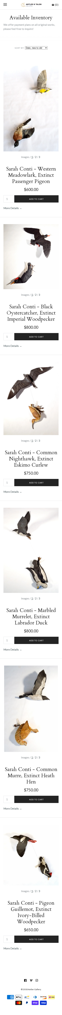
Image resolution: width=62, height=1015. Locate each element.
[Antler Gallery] (31, 5)
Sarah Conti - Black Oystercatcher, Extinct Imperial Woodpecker (31, 313)
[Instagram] (36, 980)
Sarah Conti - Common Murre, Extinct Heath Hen (31, 775)
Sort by (19, 48)
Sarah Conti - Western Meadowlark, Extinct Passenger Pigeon (31, 175)
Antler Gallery (34, 989)
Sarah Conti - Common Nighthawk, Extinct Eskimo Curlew (31, 459)
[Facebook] (25, 980)
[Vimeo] (31, 980)
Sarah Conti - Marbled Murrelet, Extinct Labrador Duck (31, 616)
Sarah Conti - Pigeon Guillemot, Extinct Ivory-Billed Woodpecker (31, 912)
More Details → (12, 208)
